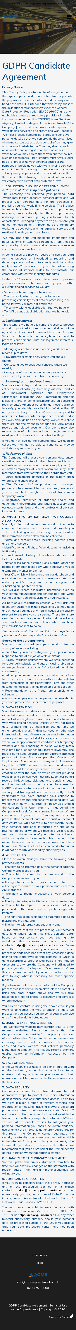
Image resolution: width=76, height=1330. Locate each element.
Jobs (40, 1262)
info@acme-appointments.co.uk (46, 3)
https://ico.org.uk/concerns (37, 1215)
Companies (39, 1255)
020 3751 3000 (19, 3)
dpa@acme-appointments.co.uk (40, 945)
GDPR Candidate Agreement (28, 1305)
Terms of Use (58, 1305)
